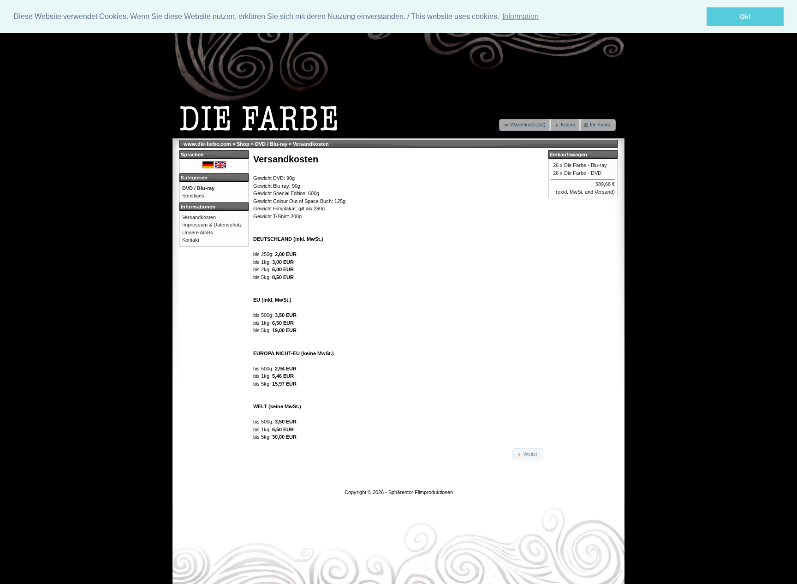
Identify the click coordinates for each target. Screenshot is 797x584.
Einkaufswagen (568, 154)
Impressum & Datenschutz (212, 224)
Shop (243, 144)
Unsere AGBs (197, 232)
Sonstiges (193, 195)
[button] (525, 125)
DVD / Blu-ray (271, 144)
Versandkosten (311, 144)
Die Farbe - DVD (582, 173)
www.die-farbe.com (207, 144)
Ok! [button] (745, 16)
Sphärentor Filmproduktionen (420, 492)
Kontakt (190, 240)
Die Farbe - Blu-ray (585, 165)
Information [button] (520, 16)
